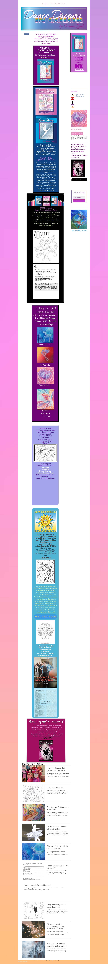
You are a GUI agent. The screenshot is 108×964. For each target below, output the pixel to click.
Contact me (41, 311)
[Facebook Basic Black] (72, 102)
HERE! (51, 225)
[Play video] (45, 491)
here (53, 39)
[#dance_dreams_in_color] (72, 106)
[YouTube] (72, 98)
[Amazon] (72, 94)
